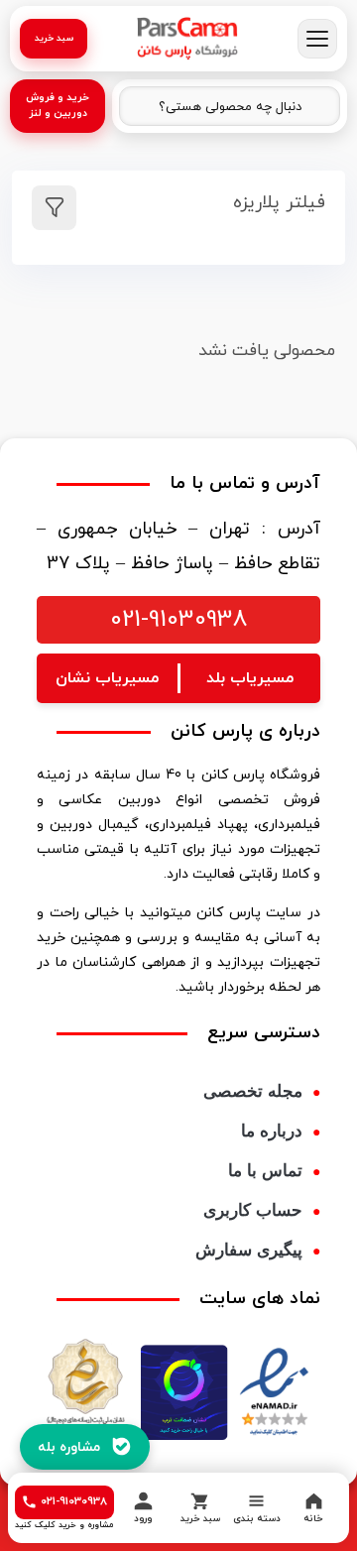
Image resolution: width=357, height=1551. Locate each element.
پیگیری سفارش (248, 1250)
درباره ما (271, 1131)
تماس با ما (265, 1170)
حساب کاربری (252, 1210)
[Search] (145, 107)
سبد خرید (54, 38)
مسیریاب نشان (107, 678)
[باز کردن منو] (317, 39)
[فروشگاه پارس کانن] (187, 38)
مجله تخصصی (252, 1091)
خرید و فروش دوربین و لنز (57, 105)
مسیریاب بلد (250, 678)
